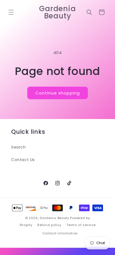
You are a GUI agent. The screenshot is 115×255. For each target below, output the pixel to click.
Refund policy (49, 225)
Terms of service (80, 225)
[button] (11, 12)
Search (18, 147)
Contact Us (23, 159)
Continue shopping (57, 93)
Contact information (60, 233)
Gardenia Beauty (55, 218)
